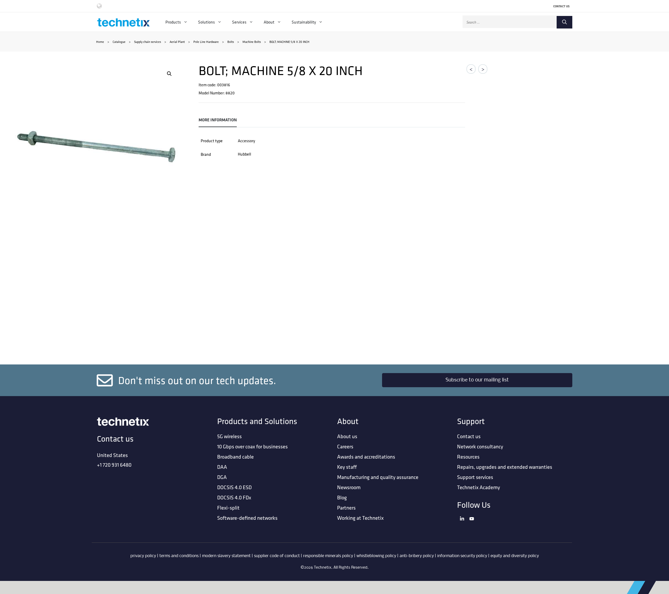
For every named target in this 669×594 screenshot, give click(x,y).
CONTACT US (561, 6)
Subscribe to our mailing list (477, 380)
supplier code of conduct (277, 556)
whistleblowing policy (376, 556)
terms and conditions (179, 556)
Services (239, 22)
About (269, 22)
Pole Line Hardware (206, 42)
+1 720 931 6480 (114, 464)
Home (100, 42)
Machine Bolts (252, 42)
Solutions (206, 22)
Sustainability (304, 22)
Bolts (230, 42)
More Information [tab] (218, 120)
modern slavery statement (226, 556)
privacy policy (143, 556)
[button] (169, 73)
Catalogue (119, 42)
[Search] (564, 22)
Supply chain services (147, 42)
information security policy (462, 556)
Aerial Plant (177, 42)
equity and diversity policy (515, 556)
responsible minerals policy (328, 556)
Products (173, 22)
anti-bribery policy (417, 556)
